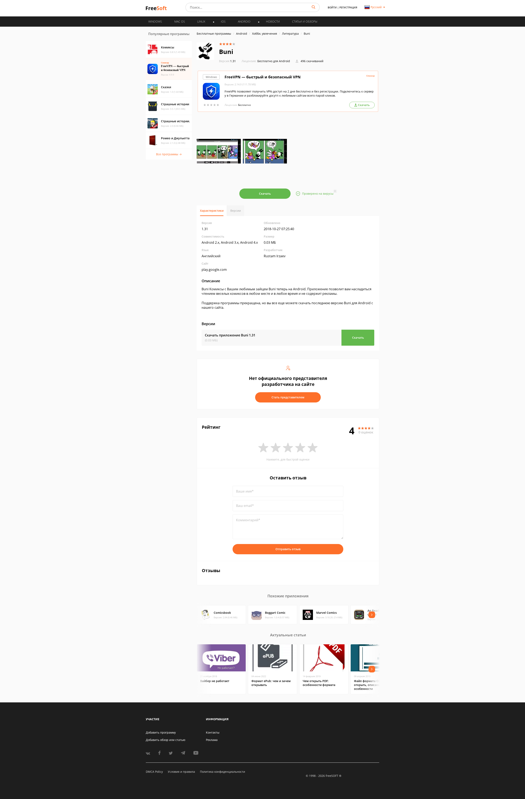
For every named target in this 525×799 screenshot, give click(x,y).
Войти (332, 7)
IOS (223, 21)
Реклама (212, 740)
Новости (273, 21)
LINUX (201, 21)
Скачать (265, 193)
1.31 (227, 61)
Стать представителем (288, 397)
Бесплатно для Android (273, 61)
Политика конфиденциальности (222, 772)
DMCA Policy (154, 772)
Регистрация (348, 7)
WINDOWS (155, 21)
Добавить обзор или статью (165, 740)
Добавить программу (161, 732)
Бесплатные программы (214, 33)
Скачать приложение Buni (230, 335)
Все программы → (169, 154)
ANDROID (244, 21)
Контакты (212, 732)
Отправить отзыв (287, 549)
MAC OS (179, 21)
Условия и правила (181, 772)
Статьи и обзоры (304, 21)
